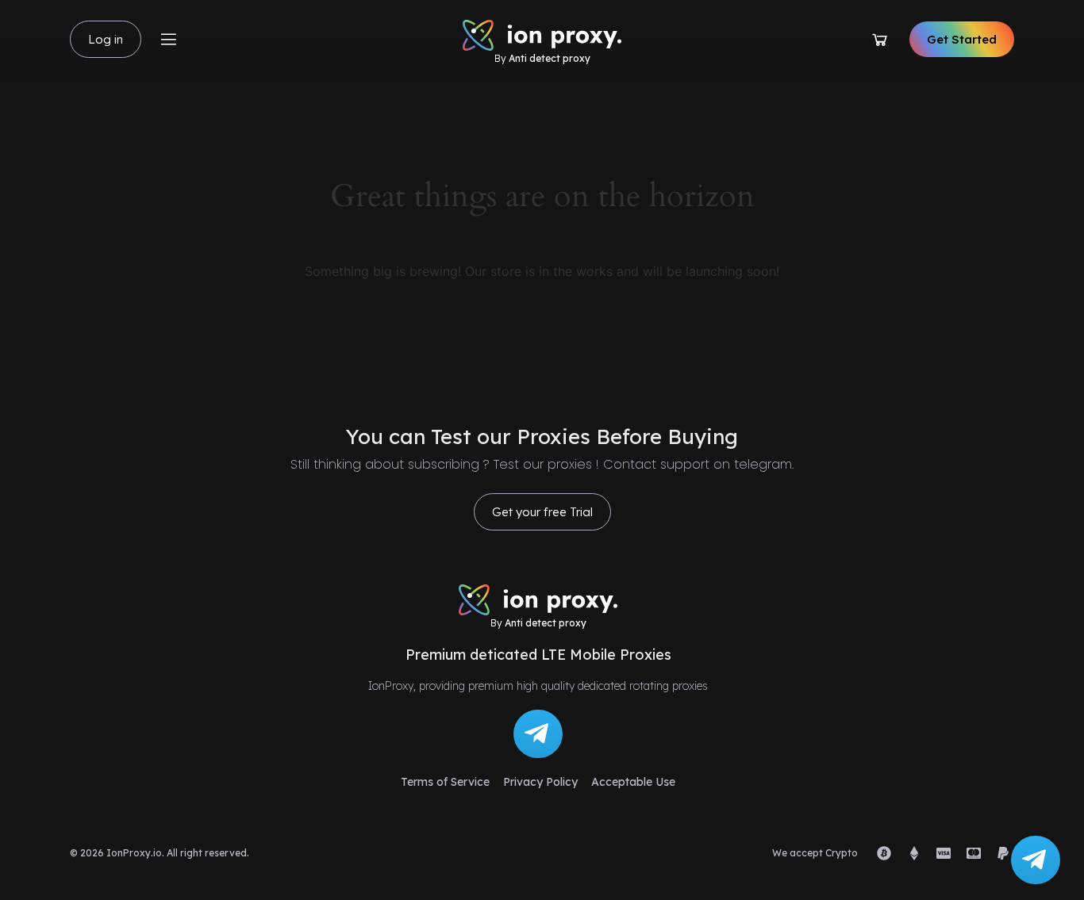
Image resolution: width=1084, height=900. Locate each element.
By (542, 58)
